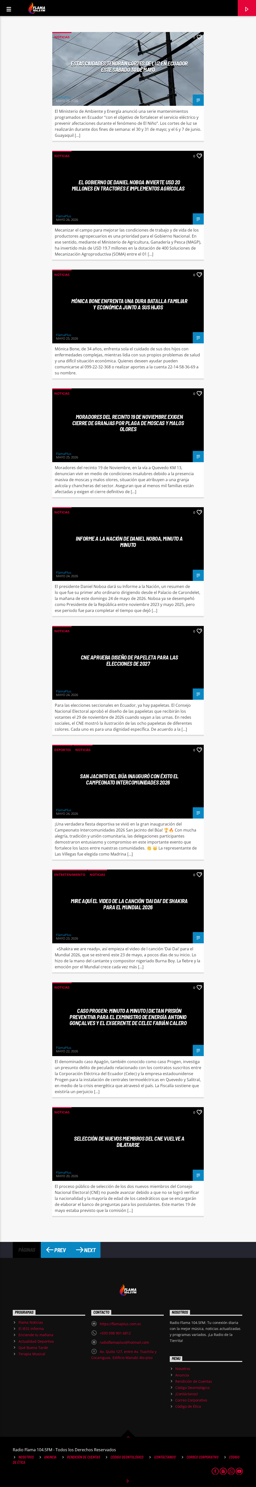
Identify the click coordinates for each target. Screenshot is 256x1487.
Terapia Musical (31, 1353)
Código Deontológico (192, 1387)
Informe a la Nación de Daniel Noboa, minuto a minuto (129, 541)
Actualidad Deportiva (36, 1341)
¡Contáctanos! (186, 1393)
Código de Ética (188, 1406)
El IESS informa (31, 1328)
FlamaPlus (63, 97)
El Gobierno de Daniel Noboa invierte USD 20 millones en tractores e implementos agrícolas (128, 185)
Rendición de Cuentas (193, 1381)
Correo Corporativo (191, 1400)
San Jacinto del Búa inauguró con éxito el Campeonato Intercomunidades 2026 (129, 779)
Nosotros (182, 1368)
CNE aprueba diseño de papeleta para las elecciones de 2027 (129, 660)
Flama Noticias (30, 1322)
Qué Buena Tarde (33, 1347)
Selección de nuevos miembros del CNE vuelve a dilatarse (129, 1141)
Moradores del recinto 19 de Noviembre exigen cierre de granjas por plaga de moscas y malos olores (128, 422)
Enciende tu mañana (35, 1334)
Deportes (62, 750)
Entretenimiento (69, 874)
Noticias (62, 37)
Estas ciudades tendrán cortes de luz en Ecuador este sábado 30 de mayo (129, 66)
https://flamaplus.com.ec (120, 1323)
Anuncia (182, 1375)
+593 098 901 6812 (115, 1333)
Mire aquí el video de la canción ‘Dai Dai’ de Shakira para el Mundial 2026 (129, 904)
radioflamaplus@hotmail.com (124, 1342)
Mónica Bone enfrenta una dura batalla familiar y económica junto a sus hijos (129, 304)
